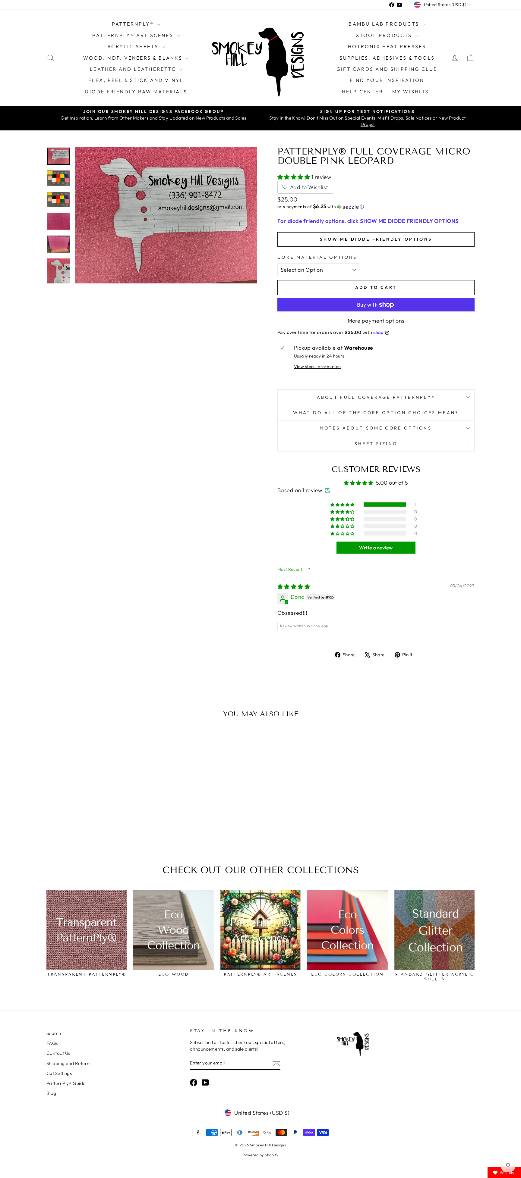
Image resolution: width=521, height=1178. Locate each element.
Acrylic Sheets (133, 46)
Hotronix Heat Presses (387, 46)
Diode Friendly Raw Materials (136, 92)
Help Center (362, 92)
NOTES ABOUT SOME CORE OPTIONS (376, 428)
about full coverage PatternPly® (376, 397)
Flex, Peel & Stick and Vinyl (136, 80)
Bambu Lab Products (385, 24)
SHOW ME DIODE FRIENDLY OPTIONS (376, 239)
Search (53, 1033)
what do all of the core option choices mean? (376, 412)
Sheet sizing (376, 443)
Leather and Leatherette (134, 69)
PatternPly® (134, 24)
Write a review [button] (376, 548)
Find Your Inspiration (387, 80)
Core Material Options (317, 257)
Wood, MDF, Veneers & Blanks (133, 58)
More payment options (376, 320)
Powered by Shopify (260, 1154)
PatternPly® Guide (66, 1083)
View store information (317, 366)
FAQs (52, 1043)
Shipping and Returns (68, 1063)
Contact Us (58, 1053)
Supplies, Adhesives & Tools (387, 58)
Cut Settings (59, 1073)
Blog (51, 1093)
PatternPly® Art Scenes (133, 35)
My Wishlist (412, 92)
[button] (294, 176)
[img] (293, 586)
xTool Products (385, 35)
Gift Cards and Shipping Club (387, 69)
